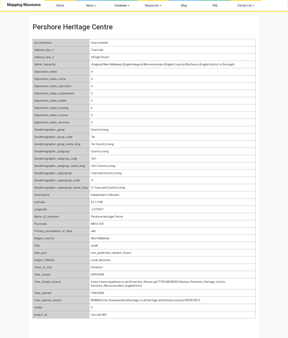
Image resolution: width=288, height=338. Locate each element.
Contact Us (244, 5)
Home (60, 5)
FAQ (215, 5)
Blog (184, 5)
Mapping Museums (24, 4)
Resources (152, 5)
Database (121, 5)
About (90, 5)
